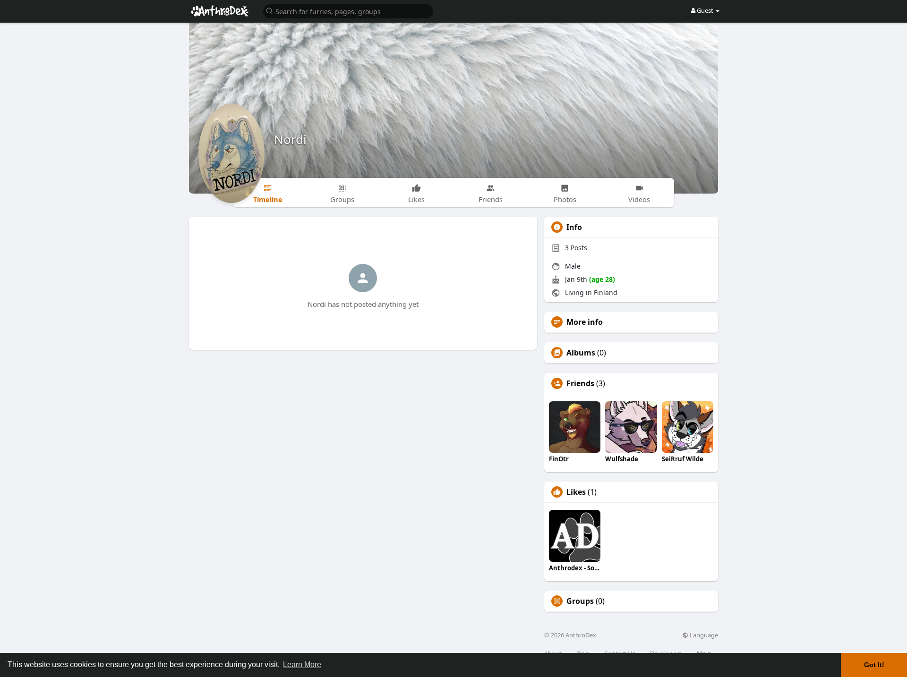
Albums (580, 352)
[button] (348, 10)
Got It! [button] (874, 665)
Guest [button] (705, 10)
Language (703, 635)
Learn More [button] (302, 664)
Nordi (290, 139)
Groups (580, 601)
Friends (580, 383)
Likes (576, 492)
